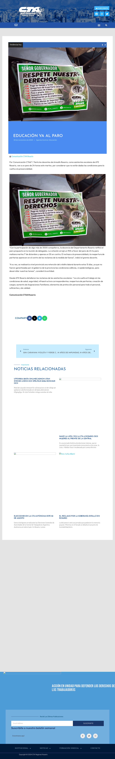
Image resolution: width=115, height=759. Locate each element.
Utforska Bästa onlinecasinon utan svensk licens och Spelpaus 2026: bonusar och (58, 44)
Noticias (44, 748)
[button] (99, 25)
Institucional (21, 748)
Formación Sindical (69, 748)
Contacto (95, 748)
